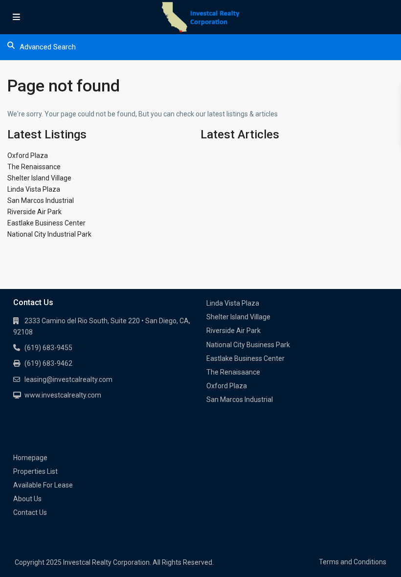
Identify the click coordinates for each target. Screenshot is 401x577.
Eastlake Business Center (46, 223)
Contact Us (30, 512)
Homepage (30, 458)
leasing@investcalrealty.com (68, 379)
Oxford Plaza (27, 155)
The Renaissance (34, 167)
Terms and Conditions (352, 562)
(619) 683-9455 (48, 348)
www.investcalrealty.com (62, 395)
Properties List (35, 471)
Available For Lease (43, 485)
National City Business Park (248, 345)
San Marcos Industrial (40, 200)
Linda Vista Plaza (33, 189)
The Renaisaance (233, 372)
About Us (27, 499)
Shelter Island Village (39, 178)
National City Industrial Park (49, 234)
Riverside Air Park (34, 212)
